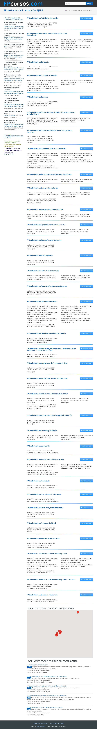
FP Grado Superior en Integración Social (11, 121)
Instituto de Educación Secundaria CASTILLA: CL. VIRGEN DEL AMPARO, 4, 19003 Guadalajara (42, 355)
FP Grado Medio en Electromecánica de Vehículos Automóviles (49, 174)
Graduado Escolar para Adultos (14, 44)
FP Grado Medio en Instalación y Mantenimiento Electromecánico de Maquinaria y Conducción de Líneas (51, 349)
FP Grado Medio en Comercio (37, 97)
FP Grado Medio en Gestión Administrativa (42, 301)
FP (66, 10)
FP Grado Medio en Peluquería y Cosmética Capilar (45, 508)
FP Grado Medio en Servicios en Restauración (43, 538)
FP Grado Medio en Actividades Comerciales (42, 18)
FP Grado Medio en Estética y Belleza (40, 255)
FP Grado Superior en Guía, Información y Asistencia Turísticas (12, 88)
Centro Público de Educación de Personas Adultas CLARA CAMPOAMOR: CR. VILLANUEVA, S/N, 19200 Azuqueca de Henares (77, 41)
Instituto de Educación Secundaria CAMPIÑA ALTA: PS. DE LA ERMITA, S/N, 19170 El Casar (41, 326)
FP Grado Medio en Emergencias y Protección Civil (45, 209)
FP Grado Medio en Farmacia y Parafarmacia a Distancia (47, 286)
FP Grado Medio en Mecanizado (38, 481)
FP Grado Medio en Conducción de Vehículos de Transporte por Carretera (50, 131)
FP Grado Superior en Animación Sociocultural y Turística (12, 141)
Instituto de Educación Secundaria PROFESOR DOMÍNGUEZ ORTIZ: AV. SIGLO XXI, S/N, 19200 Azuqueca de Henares (75, 194)
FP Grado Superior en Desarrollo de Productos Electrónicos (11, 100)
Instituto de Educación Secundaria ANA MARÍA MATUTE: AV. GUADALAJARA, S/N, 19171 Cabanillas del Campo (76, 120)
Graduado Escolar (8, 155)
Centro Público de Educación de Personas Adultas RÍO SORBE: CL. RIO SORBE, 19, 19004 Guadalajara (43, 437)
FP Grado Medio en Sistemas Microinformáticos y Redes (47, 554)
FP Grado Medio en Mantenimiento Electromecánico (45, 459)
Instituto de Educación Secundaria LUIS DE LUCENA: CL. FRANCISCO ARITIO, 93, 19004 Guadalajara (40, 231)
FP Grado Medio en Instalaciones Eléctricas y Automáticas (47, 394)
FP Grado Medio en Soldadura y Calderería (42, 595)
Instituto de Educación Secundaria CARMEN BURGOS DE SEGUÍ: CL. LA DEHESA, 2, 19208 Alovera (41, 530)
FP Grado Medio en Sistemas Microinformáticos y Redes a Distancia (51, 579)
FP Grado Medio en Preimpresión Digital (41, 523)
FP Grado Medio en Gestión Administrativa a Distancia (46, 333)
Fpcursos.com (40, 726)
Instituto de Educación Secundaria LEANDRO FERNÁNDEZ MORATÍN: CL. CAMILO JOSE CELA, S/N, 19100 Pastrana (76, 47)
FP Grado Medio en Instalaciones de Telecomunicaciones (47, 378)
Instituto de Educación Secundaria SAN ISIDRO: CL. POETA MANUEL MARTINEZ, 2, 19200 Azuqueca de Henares (42, 41)
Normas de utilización (40, 723)
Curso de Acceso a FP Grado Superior (13, 112)
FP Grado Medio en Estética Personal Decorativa (44, 240)
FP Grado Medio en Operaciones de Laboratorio (44, 494)
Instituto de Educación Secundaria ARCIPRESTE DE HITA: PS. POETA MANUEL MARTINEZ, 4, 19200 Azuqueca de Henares (42, 566)
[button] (78, 612)
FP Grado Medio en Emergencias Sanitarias (42, 188)
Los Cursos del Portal (57, 723)
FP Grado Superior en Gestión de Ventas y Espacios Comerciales (13, 64)
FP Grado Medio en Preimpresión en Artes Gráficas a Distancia (46, 686)
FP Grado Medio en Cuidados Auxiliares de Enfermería (46, 149)
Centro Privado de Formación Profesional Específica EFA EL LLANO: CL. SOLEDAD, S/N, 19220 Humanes (41, 161)
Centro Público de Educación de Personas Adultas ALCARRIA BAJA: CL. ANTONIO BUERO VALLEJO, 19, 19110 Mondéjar (43, 53)
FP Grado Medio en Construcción (37, 665)
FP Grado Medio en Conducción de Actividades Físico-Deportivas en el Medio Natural (51, 113)
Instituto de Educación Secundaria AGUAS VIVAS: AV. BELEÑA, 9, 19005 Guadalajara (42, 68)
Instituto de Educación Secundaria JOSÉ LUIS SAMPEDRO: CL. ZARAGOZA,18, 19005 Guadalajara (77, 161)
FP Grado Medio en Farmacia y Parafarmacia (43, 271)
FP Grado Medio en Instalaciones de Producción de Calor (47, 363)
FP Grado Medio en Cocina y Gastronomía (42, 75)
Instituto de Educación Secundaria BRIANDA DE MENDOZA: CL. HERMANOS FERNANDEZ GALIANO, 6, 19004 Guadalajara (42, 25)
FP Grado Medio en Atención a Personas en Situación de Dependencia (47, 34)
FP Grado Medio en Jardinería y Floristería (42, 431)
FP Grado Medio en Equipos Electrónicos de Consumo (46, 225)
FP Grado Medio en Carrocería (38, 62)
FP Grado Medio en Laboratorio (38, 446)
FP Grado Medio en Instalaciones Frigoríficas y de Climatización (49, 415)
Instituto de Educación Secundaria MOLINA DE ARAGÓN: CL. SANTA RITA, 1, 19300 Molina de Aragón (41, 216)
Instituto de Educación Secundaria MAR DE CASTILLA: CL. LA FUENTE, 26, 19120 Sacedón (41, 572)
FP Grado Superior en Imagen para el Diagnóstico (13, 23)
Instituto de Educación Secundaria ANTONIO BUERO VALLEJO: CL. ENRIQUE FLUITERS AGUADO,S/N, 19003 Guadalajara (41, 82)
